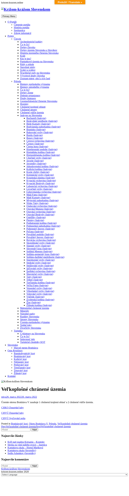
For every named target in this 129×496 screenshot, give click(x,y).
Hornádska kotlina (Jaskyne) (40, 152)
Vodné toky (26, 325)
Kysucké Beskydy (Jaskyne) (40, 183)
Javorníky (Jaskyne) (36, 163)
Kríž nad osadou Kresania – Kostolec (26, 442)
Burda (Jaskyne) (34, 135)
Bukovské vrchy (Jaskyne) (39, 132)
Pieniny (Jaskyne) (35, 220)
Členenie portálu (22, 24)
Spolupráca (19, 30)
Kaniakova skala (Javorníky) (22, 450)
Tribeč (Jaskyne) (34, 279)
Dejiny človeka (27, 47)
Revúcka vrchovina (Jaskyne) (41, 240)
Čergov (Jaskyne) (35, 143)
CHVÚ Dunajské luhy (12, 413)
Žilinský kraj (20, 373)
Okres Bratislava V (38, 423)
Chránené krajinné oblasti (32, 106)
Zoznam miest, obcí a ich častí (35, 78)
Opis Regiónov (15, 350)
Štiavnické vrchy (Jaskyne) (39, 274)
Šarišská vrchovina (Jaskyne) (40, 271)
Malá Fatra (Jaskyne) (36, 194)
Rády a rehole (27, 64)
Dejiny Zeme (26, 92)
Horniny (24, 104)
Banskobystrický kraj (24, 353)
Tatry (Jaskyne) (34, 277)
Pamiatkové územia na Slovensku (36, 61)
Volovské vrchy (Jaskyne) (39, 294)
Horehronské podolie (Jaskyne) (41, 149)
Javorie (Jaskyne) (35, 160)
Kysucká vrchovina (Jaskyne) (41, 180)
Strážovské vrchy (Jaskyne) (40, 265)
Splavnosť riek (27, 339)
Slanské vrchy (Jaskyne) (38, 245)
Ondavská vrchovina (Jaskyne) (41, 206)
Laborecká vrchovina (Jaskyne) (42, 186)
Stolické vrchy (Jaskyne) (38, 262)
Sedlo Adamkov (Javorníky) (22, 453)
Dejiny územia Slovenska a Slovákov (38, 50)
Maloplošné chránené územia (34, 308)
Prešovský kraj (21, 364)
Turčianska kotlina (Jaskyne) (40, 282)
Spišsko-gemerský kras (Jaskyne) (42, 254)
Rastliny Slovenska (29, 316)
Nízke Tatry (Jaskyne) (37, 203)
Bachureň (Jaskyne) (36, 118)
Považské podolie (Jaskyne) (40, 234)
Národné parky (27, 313)
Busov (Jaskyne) (34, 138)
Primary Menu (9, 16)
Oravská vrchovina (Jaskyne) (40, 211)
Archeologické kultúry (31, 41)
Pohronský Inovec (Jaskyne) (40, 228)
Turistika (18, 330)
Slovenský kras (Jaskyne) (39, 248)
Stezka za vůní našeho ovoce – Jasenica (27, 444)
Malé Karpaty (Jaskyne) (38, 197)
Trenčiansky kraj (22, 367)
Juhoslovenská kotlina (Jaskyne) (42, 166)
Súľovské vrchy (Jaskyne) (39, 268)
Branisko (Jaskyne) (35, 129)
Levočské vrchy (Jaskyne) (39, 189)
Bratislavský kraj (22, 356)
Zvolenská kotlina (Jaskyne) (40, 299)
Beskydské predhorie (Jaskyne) (41, 121)
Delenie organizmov (30, 95)
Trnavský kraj (21, 370)
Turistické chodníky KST (32, 342)
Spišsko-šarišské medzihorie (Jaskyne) (45, 257)
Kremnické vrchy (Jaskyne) (40, 175)
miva (3, 397)
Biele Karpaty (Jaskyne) (38, 124)
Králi (22, 55)
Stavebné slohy (27, 67)
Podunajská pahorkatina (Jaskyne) (43, 226)
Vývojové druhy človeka (32, 75)
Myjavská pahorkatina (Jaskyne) (42, 200)
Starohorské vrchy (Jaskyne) (40, 260)
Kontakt (12, 376)
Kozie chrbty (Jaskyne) (37, 172)
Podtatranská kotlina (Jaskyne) (41, 223)
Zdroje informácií (22, 33)
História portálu (21, 27)
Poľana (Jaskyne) (35, 231)
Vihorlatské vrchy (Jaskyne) (40, 291)
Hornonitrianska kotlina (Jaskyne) (43, 155)
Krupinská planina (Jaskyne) (40, 177)
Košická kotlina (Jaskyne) (39, 169)
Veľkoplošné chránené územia (72, 423)
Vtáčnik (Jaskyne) (35, 296)
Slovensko (13, 345)
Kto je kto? (25, 58)
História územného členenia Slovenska (39, 53)
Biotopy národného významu (34, 87)
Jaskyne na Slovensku (31, 115)
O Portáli (12, 21)
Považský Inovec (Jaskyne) (39, 237)
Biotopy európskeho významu (35, 84)
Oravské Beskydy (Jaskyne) (40, 214)
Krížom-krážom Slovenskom (15, 468)
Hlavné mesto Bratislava (26, 347)
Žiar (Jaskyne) (33, 302)
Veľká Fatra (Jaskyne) (37, 285)
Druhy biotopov (28, 98)
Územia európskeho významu (35, 322)
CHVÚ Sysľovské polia (13, 418)
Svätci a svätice (27, 70)
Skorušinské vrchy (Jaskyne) (40, 243)
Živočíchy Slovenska (30, 328)
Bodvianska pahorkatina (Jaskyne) (43, 126)
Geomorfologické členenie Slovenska (38, 101)
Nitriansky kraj (21, 362)
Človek (17, 38)
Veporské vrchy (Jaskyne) (39, 288)
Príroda (17, 81)
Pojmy (11, 36)
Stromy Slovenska (29, 319)
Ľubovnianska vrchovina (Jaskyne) (43, 192)
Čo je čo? (25, 44)
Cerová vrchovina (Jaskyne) (40, 141)
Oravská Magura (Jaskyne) (39, 209)
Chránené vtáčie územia (32, 112)
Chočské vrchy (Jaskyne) (38, 158)
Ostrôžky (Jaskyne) (36, 217)
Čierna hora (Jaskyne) (37, 146)
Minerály (24, 311)
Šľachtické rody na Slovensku (35, 72)
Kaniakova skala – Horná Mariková (25, 447)
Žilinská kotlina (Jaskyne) (39, 305)
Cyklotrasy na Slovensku (32, 333)
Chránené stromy (28, 109)
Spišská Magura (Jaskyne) (39, 251)
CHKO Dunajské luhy (12, 407)
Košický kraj (20, 359)
